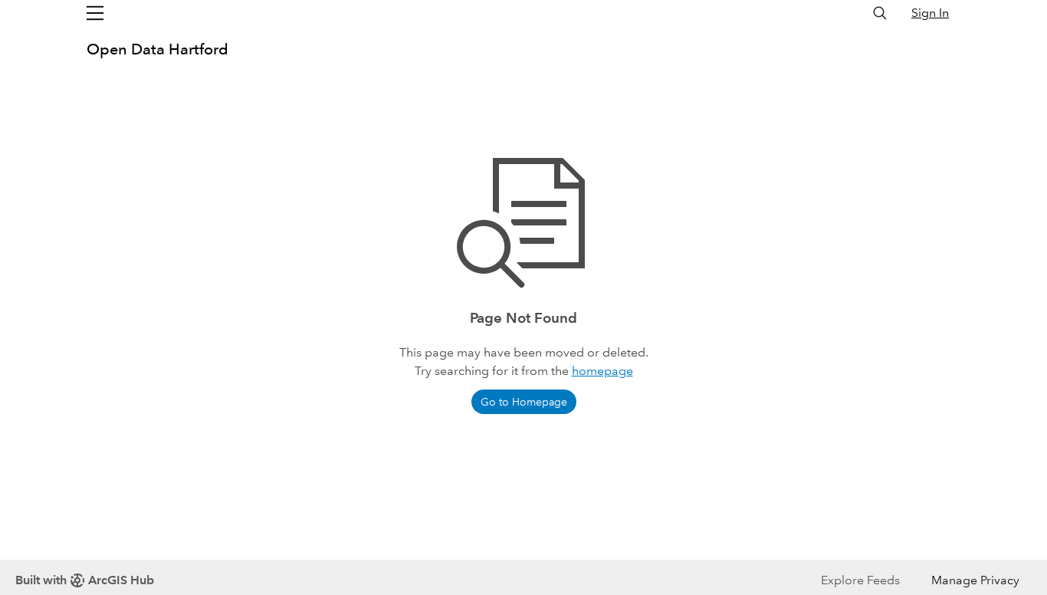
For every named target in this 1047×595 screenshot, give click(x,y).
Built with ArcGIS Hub (84, 580)
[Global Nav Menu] (95, 13)
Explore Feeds (860, 580)
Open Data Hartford (157, 49)
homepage (602, 370)
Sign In (930, 12)
